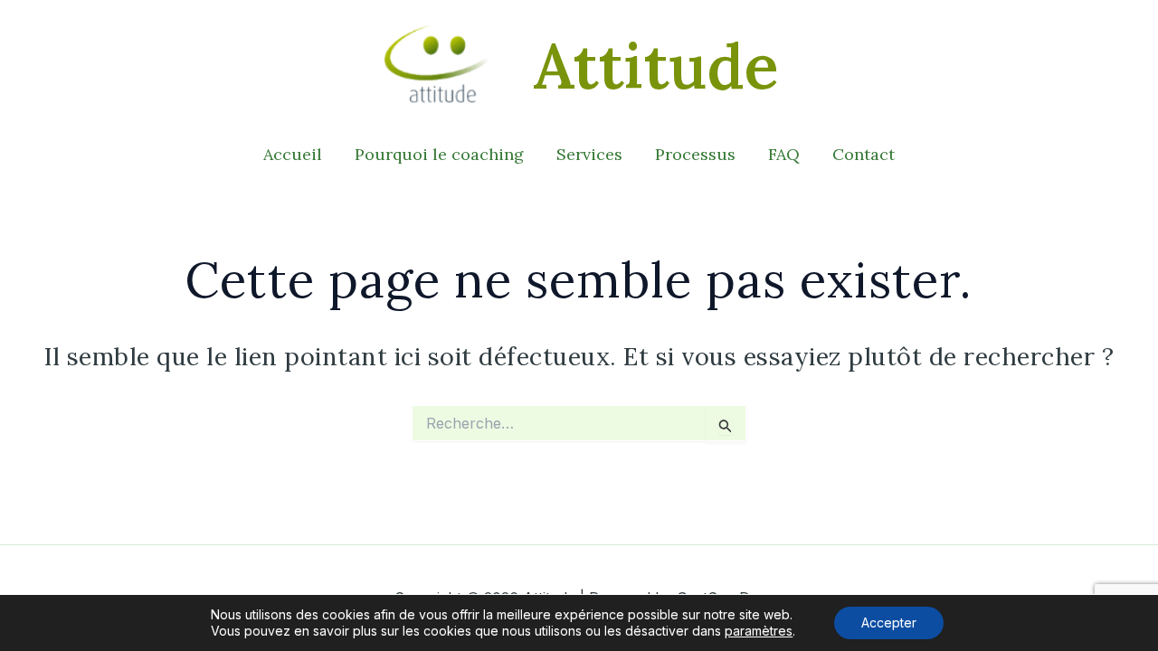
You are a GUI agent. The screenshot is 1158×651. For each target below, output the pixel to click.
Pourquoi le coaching (439, 154)
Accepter (888, 622)
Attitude (656, 66)
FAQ (784, 154)
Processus (695, 154)
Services (589, 154)
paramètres (759, 630)
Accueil (292, 154)
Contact (863, 154)
